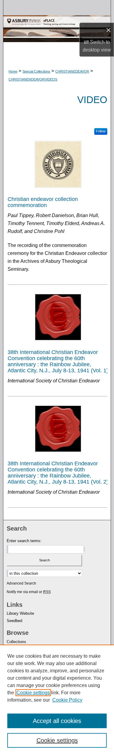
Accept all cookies (57, 720)
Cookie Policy (67, 700)
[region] (57, 700)
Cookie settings (33, 692)
